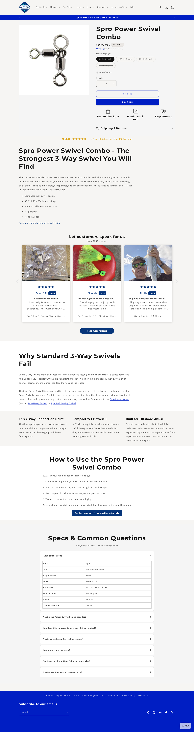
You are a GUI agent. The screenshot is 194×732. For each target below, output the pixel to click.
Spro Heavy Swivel (37, 403)
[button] (54, 7)
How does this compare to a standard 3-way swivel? (97, 628)
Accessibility (114, 695)
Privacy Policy (128, 695)
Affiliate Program (90, 695)
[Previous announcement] (20, 17)
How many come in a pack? (97, 650)
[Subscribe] (67, 712)
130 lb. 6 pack (127, 60)
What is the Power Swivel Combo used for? (97, 617)
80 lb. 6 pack (106, 60)
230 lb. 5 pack (147, 60)
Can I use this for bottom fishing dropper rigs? (97, 661)
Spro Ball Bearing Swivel (63, 403)
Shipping (100, 49)
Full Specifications (98, 556)
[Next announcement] (174, 17)
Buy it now (127, 101)
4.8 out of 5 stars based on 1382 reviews (111, 139)
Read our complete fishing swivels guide (39, 223)
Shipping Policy (63, 695)
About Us (48, 695)
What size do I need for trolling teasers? (97, 639)
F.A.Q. (103, 695)
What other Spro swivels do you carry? (97, 672)
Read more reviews (97, 331)
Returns (76, 695)
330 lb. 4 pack (107, 66)
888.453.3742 (144, 695)
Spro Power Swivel (119, 399)
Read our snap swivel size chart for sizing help (97, 513)
